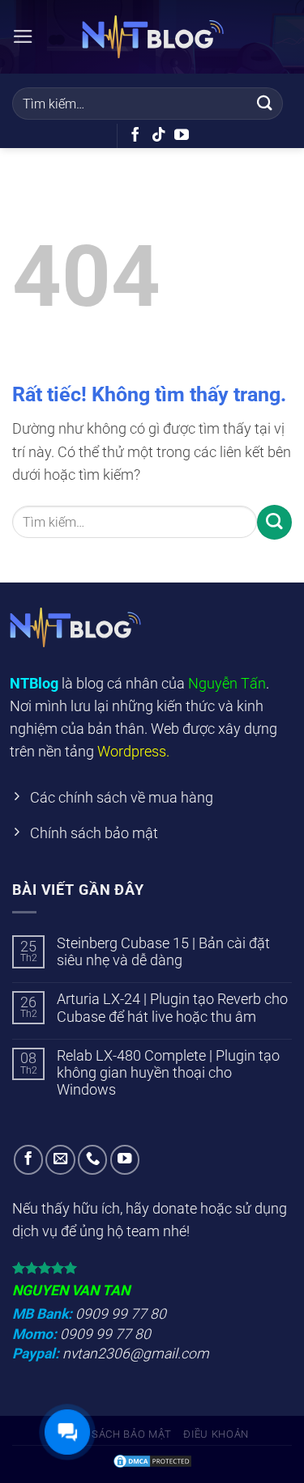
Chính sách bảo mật (113, 1434)
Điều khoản (216, 1434)
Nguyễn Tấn (227, 684)
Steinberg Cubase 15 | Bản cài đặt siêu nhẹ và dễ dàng (163, 951)
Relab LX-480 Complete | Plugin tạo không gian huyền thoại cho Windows (168, 1073)
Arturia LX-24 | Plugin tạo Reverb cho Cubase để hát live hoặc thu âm (172, 1007)
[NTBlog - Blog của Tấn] (152, 37)
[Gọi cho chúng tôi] (92, 1159)
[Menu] (23, 36)
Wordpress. (133, 752)
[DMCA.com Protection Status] (152, 1460)
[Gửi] (265, 103)
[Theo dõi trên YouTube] (181, 136)
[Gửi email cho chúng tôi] (60, 1159)
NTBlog (34, 684)
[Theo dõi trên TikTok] (159, 136)
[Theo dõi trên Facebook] (135, 136)
